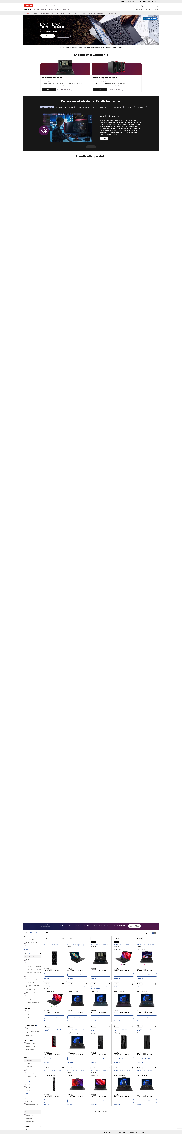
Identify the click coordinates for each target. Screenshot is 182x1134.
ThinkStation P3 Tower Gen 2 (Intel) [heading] (99, 1029)
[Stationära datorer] (50, 13)
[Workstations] (58, 13)
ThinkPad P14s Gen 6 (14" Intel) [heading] (76, 987)
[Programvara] (86, 13)
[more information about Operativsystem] (32, 1040)
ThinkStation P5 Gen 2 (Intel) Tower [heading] (52, 1029)
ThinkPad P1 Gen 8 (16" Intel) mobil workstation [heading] (99, 987)
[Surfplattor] (72, 13)
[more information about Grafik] (28, 1057)
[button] (152, 1)
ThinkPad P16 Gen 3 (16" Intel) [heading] (145, 987)
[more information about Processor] (29, 953)
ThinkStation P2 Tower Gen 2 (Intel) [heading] (145, 1029)
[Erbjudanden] (30, 13)
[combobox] (82, 6)
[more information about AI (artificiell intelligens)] (36, 1025)
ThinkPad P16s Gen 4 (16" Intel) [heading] (76, 1029)
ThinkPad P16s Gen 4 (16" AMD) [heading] (76, 1071)
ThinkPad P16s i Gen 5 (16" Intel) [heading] (53, 987)
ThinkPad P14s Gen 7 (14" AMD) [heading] (145, 945)
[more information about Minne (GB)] (30, 1008)
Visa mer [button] (26, 949)
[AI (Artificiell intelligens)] (119, 13)
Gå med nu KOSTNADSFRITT (134, 926)
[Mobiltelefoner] (95, 13)
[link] (158, 2)
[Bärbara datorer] (40, 13)
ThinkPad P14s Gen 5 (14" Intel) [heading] (145, 1071)
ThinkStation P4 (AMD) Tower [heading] (52, 945)
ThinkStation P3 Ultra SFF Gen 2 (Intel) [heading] (123, 1029)
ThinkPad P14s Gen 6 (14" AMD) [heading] (99, 1071)
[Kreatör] (158, 9)
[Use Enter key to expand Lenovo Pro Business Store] (135, 1)
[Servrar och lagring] (106, 13)
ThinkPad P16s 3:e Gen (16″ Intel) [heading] (123, 1071)
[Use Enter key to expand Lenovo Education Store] (150, 1)
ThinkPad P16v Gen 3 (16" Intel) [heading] (122, 987)
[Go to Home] (28, 5)
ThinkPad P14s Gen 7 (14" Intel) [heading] (122, 945)
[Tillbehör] (78, 13)
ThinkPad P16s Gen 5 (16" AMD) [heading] (99, 945)
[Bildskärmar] (65, 13)
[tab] (153, 933)
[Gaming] (152, 9)
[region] (91, 926)
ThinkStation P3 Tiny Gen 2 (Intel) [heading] (53, 1071)
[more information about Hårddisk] (29, 1081)
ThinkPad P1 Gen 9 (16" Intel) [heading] (75, 945)
